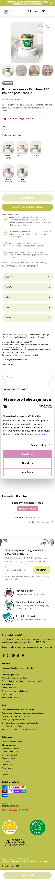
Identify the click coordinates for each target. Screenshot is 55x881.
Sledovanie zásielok (9, 755)
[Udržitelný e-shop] (37, 827)
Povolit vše (27, 454)
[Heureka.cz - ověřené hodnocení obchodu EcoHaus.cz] (9, 828)
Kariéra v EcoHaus (9, 688)
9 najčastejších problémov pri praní (15, 726)
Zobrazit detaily (38, 445)
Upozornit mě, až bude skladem (27, 207)
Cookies (5, 775)
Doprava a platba (8, 758)
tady (44, 434)
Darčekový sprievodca (10, 675)
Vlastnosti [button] (8, 277)
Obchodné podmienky (10, 745)
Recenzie (5, 771)
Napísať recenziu (27, 508)
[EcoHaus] (6, 11)
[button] (51, 3)
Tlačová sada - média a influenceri (15, 691)
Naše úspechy (7, 768)
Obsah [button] (7, 307)
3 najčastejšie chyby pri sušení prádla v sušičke (20, 723)
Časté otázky (7, 694)
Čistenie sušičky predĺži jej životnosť (15, 716)
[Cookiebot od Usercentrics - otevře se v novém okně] (39, 406)
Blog (4, 671)
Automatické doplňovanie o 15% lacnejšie (18, 668)
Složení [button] (7, 297)
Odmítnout (27, 472)
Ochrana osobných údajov (12, 742)
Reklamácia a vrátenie (10, 748)
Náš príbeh (6, 761)
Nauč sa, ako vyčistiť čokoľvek (13, 720)
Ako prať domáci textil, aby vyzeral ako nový (19, 730)
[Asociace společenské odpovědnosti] (16, 842)
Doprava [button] (8, 318)
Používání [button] (8, 287)
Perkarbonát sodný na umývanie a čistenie (18, 710)
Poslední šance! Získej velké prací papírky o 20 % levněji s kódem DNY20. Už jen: (27, 3)
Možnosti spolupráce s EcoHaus (14, 678)
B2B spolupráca (8, 685)
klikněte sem (31, 862)
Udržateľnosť (7, 765)
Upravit (25, 463)
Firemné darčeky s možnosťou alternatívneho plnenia (22, 681)
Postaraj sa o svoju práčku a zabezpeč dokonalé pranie (23, 713)
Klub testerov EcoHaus (10, 698)
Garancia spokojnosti (10, 752)
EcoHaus (25, 859)
